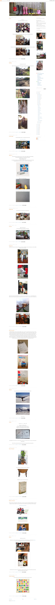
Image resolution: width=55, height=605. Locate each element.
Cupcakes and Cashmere (40, 78)
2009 (38, 128)
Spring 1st (10, 155)
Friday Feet (11, 245)
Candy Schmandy (12, 576)
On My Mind (11, 136)
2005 (38, 133)
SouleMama (38, 83)
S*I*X (10, 18)
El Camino (29, 295)
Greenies (10, 226)
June (38, 101)
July (38, 100)
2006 (38, 132)
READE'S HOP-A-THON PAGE (22, 505)
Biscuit (10, 537)
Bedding (10, 62)
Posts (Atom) (13, 600)
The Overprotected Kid (22, 139)
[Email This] (21, 58)
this (21, 212)
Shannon (38, 139)
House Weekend (11, 448)
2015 (38, 92)
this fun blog (24, 567)
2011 (38, 126)
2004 (38, 134)
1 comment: (19, 58)
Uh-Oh (10, 422)
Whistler (10, 389)
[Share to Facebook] (24, 132)
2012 (38, 125)
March (39, 104)
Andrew (38, 138)
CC (22, 594)
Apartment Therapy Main (40, 73)
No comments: (20, 205)
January (39, 122)
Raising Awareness (12, 500)
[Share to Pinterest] (24, 58)
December (39, 94)
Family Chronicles (39, 80)
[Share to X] (23, 58)
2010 (38, 127)
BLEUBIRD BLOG (39, 74)
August (39, 99)
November (39, 95)
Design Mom (38, 79)
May (38, 102)
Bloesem (38, 75)
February (39, 121)
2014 (38, 93)
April (38, 103)
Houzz (38, 81)
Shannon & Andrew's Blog (27, 3)
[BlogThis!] (22, 58)
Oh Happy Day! (39, 82)
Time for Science (11, 330)
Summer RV (11, 209)
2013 (38, 124)
